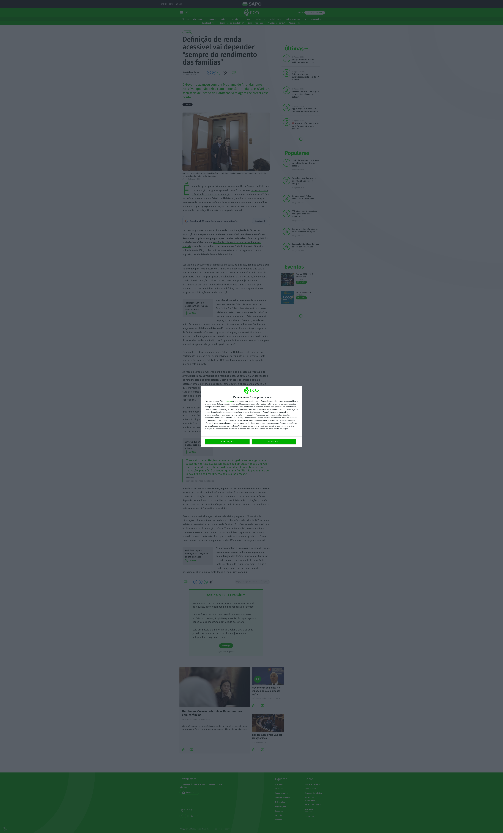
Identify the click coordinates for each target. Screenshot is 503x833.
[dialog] (251, 416)
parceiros (228, 401)
